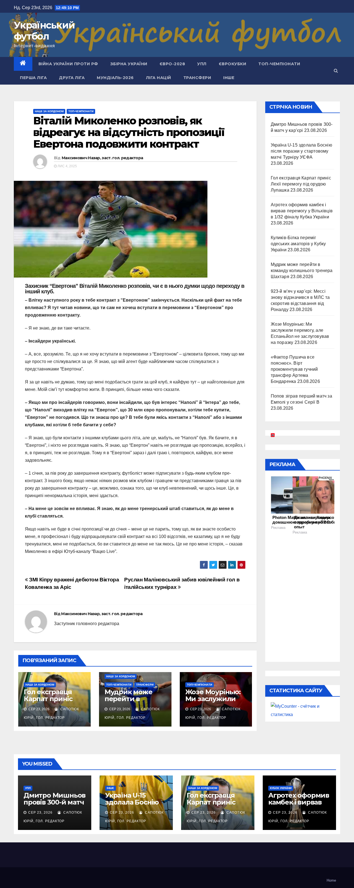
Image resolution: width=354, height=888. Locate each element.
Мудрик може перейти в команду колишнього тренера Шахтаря (302, 270)
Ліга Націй (158, 77)
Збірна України (128, 63)
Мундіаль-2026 (115, 77)
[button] (336, 70)
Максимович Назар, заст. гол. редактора (102, 157)
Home (331, 880)
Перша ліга (33, 77)
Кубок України (280, 788)
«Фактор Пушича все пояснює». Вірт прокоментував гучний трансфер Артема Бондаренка (294, 369)
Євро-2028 (172, 63)
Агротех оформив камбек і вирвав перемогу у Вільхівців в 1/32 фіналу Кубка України (302, 210)
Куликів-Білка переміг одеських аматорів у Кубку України (298, 243)
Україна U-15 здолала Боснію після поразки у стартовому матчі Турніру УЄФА (301, 151)
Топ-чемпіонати (279, 63)
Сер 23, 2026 (40, 812)
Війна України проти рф (68, 63)
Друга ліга (72, 77)
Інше (228, 77)
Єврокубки (232, 63)
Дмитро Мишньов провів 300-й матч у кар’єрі (54, 802)
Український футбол (44, 30)
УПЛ (202, 63)
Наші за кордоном (49, 111)
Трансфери (197, 77)
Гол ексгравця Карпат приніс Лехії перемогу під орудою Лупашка (301, 184)
